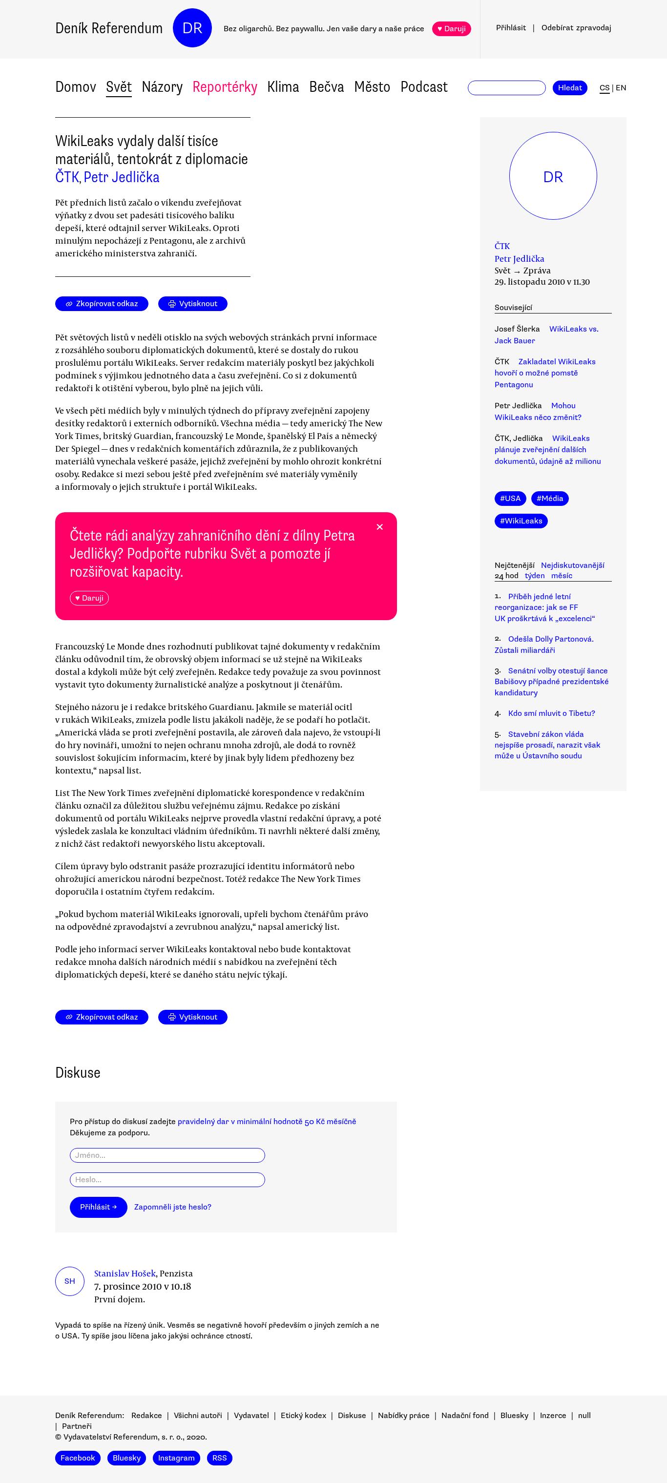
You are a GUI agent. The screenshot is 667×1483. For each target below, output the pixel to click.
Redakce (146, 1415)
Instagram (176, 1458)
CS (605, 88)
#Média (550, 498)
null (584, 1415)
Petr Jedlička (121, 177)
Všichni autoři (198, 1415)
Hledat (570, 88)
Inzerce (553, 1415)
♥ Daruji (452, 29)
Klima (283, 86)
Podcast (424, 86)
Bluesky (514, 1415)
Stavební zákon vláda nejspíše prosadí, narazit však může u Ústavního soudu (548, 745)
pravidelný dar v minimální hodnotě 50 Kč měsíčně (267, 1122)
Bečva (326, 86)
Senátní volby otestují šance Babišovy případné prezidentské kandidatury (552, 682)
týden (535, 576)
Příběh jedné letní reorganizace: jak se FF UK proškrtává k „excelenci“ (545, 608)
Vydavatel (251, 1415)
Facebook (78, 1458)
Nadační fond (465, 1415)
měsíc (561, 576)
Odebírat (576, 28)
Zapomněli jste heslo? (172, 1207)
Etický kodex (303, 1415)
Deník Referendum (109, 28)
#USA (510, 498)
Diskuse (352, 1415)
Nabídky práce (404, 1415)
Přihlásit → (98, 1207)
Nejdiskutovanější (572, 565)
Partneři (77, 1426)
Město (372, 86)
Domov (75, 86)
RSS (219, 1458)
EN (621, 88)
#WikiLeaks (521, 521)
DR (192, 28)
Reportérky (224, 86)
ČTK (67, 177)
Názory (162, 86)
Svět (119, 86)
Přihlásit (511, 28)
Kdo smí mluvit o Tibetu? (551, 713)
